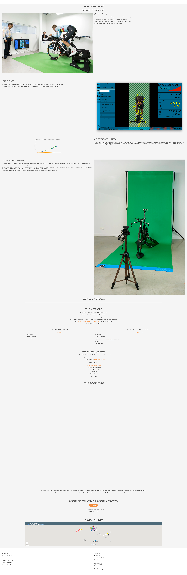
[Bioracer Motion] (97, 569)
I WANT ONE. (93, 505)
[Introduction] (184, 283)
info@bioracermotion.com (99, 359)
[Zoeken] (2, 1)
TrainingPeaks (111, 339)
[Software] (184, 289)
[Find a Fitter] (184, 291)
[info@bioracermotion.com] (100, 569)
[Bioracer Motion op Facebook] (95, 569)
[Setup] (184, 287)
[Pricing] (184, 288)
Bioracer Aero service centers (97, 326)
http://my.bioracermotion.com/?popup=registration (89, 321)
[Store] (184, 290)
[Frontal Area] (184, 284)
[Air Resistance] (184, 285)
